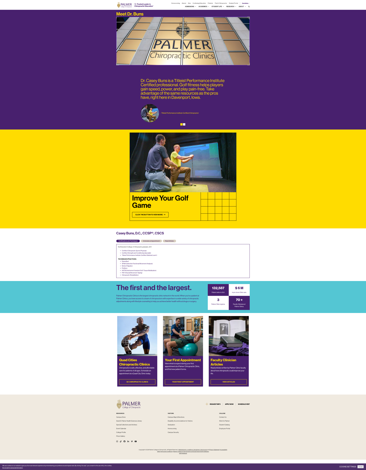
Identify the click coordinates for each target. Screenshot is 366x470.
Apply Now (229, 404)
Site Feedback (183, 453)
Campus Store (121, 417)
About (241, 6)
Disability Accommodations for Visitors (180, 421)
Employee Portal (224, 428)
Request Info (215, 404)
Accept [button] (360, 466)
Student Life (217, 6)
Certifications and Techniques (128, 241)
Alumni (184, 3)
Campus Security (173, 432)
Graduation (171, 425)
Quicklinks (245, 3)
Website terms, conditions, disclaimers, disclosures (193, 449)
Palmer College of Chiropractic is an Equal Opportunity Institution (191, 451)
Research (230, 6)
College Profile (121, 432)
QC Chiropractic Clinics (137, 382)
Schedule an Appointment (151, 241)
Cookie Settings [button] (347, 467)
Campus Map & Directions (176, 417)
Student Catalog (224, 425)
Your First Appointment (183, 382)
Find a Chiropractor (221, 3)
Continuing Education (199, 3)
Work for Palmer (224, 421)
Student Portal (233, 3)
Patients (210, 3)
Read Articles (169, 241)
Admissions (189, 6)
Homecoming (175, 3)
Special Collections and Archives (126, 425)
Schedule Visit (244, 404)
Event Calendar (121, 428)
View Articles (229, 382)
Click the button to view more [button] (149, 215)
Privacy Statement (214, 449)
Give (189, 3)
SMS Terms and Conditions (164, 451)
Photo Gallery (120, 436)
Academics (203, 6)
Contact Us (222, 417)
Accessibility (223, 449)
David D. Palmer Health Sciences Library (129, 421)
